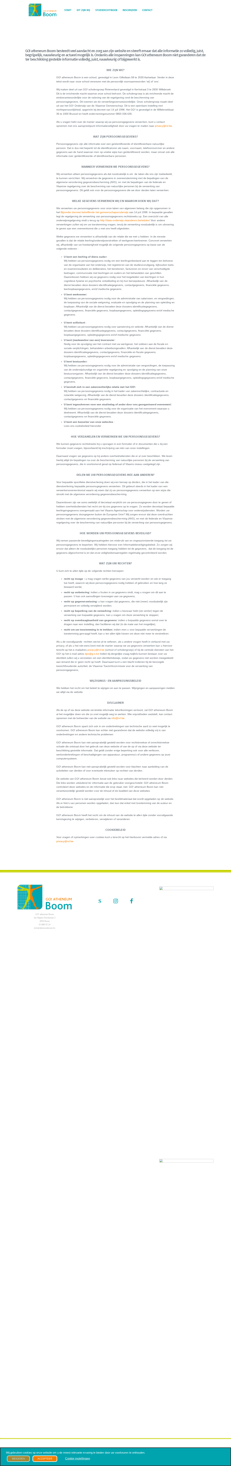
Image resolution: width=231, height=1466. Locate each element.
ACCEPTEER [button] (45, 1458)
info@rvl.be (118, 718)
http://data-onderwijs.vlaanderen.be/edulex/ (125, 220)
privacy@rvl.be (163, 125)
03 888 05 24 (44, 924)
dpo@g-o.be (92, 653)
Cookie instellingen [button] (77, 1458)
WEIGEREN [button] (18, 1458)
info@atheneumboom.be (44, 928)
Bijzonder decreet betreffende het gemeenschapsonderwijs (94, 212)
